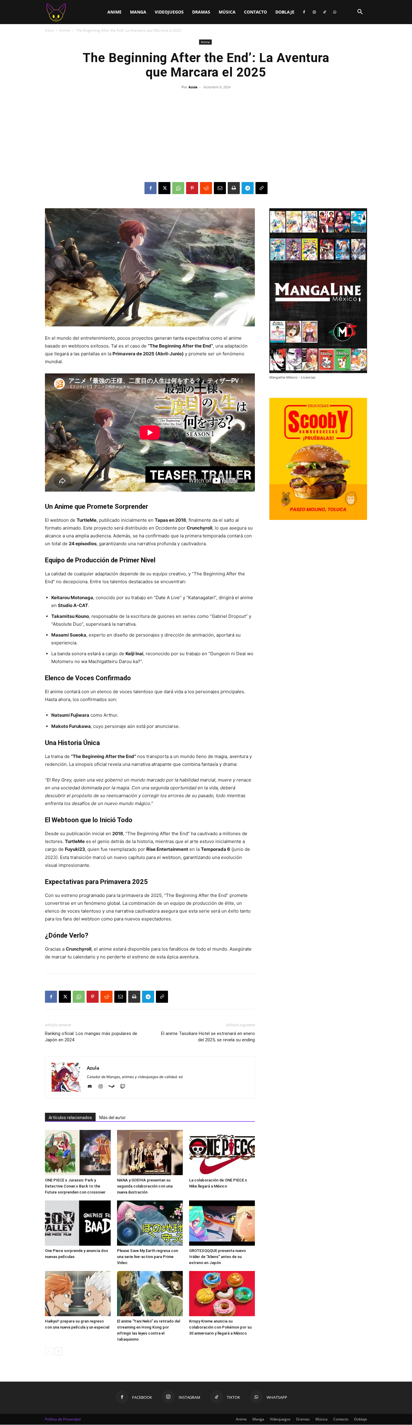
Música (227, 12)
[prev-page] (48, 1351)
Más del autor (112, 1117)
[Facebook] (304, 12)
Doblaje (284, 12)
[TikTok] (324, 12)
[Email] (220, 188)
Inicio (49, 30)
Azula (193, 87)
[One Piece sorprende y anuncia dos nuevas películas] (78, 1223)
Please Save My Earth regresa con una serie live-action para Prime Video (147, 1256)
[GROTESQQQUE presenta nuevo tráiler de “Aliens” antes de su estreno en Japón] (222, 1223)
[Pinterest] (192, 188)
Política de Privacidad (63, 1419)
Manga (138, 12)
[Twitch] (125, 1086)
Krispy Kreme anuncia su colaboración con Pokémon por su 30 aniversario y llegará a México (220, 1327)
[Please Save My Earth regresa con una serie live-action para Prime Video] (150, 1223)
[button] (360, 12)
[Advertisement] (206, 137)
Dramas (201, 12)
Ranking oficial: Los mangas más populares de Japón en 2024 (91, 1037)
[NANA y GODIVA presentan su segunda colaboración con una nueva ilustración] (150, 1152)
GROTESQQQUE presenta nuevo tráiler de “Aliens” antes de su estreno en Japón (217, 1256)
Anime (114, 12)
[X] (164, 188)
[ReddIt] (206, 188)
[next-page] (58, 1351)
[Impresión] (234, 188)
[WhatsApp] (334, 12)
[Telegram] (248, 188)
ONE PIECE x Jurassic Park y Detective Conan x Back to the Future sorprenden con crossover (75, 1186)
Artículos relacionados (70, 1117)
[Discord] (92, 1086)
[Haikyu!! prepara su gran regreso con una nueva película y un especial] (78, 1293)
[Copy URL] (261, 188)
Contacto (255, 12)
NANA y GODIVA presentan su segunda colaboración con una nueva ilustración (145, 1186)
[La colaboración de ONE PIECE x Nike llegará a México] (222, 1152)
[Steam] (114, 1086)
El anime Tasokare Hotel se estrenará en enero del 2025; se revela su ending (208, 1037)
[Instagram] (314, 12)
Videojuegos (169, 12)
